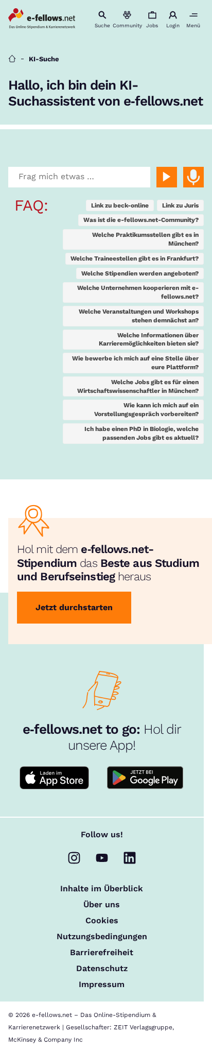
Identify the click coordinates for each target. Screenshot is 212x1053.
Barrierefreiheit (101, 952)
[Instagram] (74, 858)
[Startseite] (12, 59)
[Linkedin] (129, 858)
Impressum (102, 984)
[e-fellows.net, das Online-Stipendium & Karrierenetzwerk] (41, 19)
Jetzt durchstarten (74, 607)
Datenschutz (102, 968)
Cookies (101, 921)
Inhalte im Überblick (101, 889)
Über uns (101, 905)
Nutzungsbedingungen (102, 937)
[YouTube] (102, 858)
